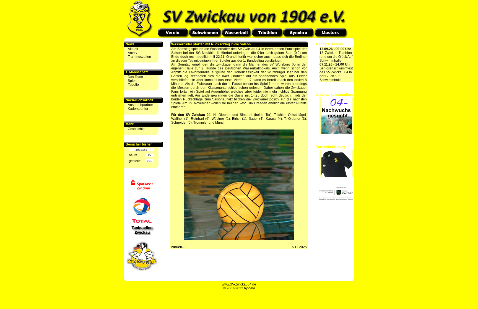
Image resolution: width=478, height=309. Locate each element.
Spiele (132, 81)
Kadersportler (138, 109)
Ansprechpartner (140, 105)
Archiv (132, 53)
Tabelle (133, 85)
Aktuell (133, 49)
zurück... (178, 247)
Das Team (135, 77)
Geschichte (136, 129)
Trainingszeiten (139, 57)
